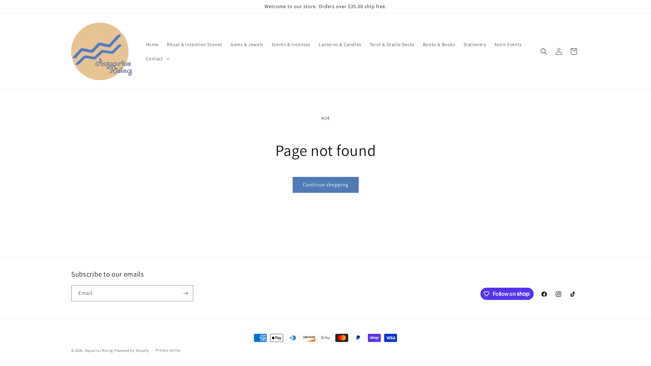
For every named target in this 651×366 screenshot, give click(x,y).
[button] (157, 59)
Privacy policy (168, 350)
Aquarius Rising (99, 350)
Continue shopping (326, 184)
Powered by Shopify (131, 350)
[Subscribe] (185, 293)
